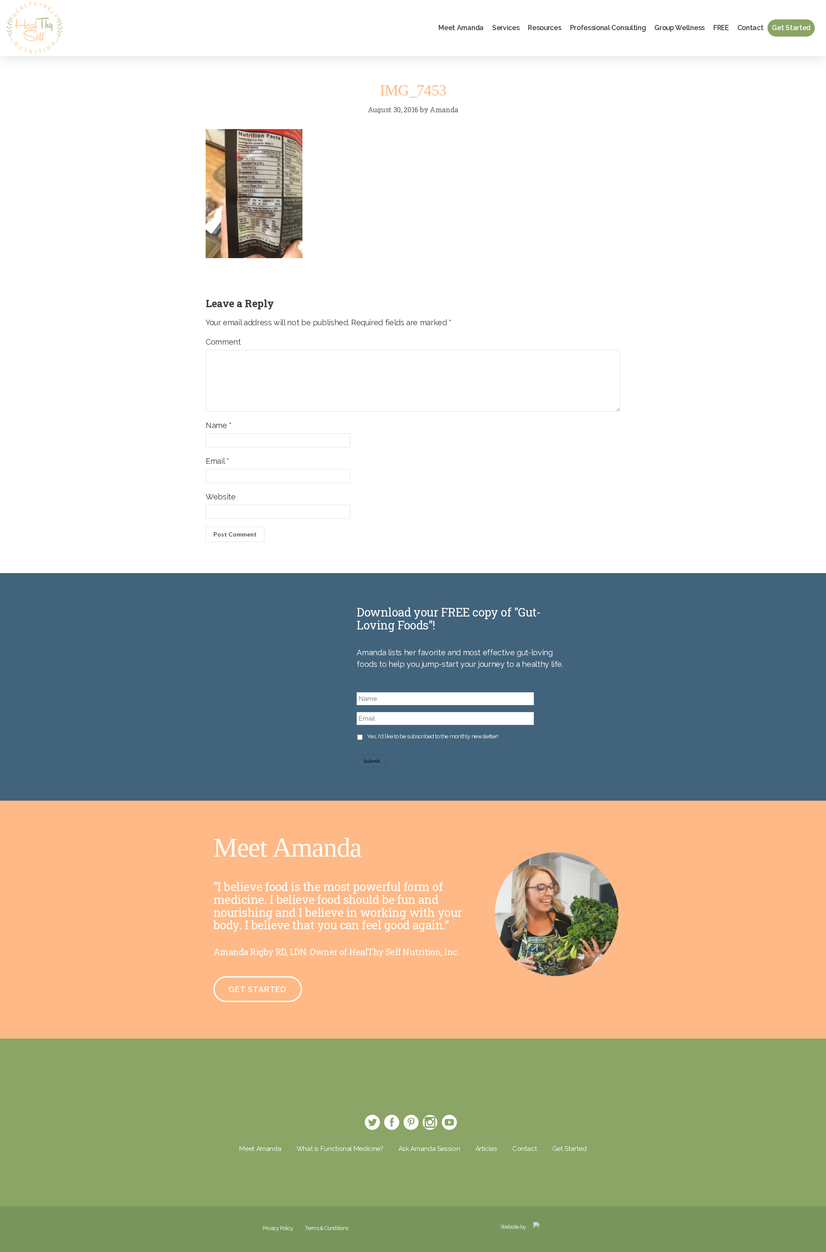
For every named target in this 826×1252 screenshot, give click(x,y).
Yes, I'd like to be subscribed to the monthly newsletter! (432, 736)
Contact (750, 28)
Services (505, 28)
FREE (721, 28)
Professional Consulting (608, 28)
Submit (372, 761)
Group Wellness (679, 28)
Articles (486, 1149)
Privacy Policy (277, 1228)
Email (217, 461)
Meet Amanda (461, 28)
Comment (223, 341)
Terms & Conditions (326, 1228)
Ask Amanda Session (429, 1149)
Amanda (444, 109)
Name (219, 425)
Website (220, 496)
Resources (544, 28)
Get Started (791, 28)
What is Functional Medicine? (339, 1149)
